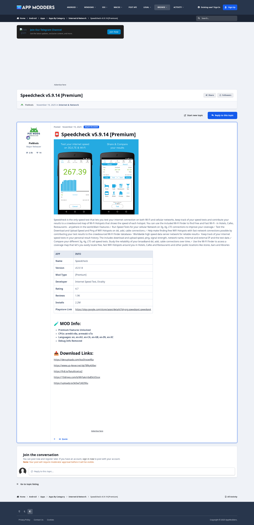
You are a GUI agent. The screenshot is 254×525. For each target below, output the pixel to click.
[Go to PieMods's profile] (22, 104)
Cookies (50, 520)
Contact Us (38, 520)
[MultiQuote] (54, 439)
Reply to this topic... (44, 471)
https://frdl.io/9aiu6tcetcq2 (68, 371)
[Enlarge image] (75, 141)
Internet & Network (69, 104)
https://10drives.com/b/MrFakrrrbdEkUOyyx (77, 377)
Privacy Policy (24, 520)
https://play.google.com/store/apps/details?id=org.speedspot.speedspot (113, 309)
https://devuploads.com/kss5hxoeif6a (74, 359)
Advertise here (60, 85)
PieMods (29, 104)
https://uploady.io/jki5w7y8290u (71, 383)
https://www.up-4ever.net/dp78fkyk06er (75, 365)
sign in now (88, 458)
